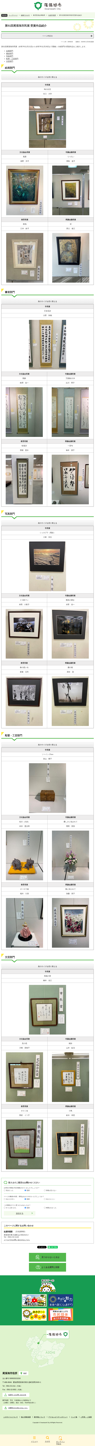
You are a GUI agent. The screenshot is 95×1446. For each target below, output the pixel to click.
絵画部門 (9, 51)
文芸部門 (9, 61)
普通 (28, 1190)
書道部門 (9, 53)
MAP (25, 1373)
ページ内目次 (47, 36)
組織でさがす (25, 15)
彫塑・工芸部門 (12, 59)
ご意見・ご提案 (86, 1417)
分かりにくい (50, 1199)
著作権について (39, 1417)
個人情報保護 (26, 1417)
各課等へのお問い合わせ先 (17, 1395)
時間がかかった (51, 1208)
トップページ (13, 15)
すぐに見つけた (11, 1208)
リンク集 (74, 1417)
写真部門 (9, 56)
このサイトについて (10, 1417)
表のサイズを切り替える (47, 77)
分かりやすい (10, 1199)
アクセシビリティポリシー (58, 1417)
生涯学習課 (52, 15)
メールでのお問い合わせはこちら (17, 1240)
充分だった (9, 1190)
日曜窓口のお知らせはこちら (18, 1408)
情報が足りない (51, 1190)
